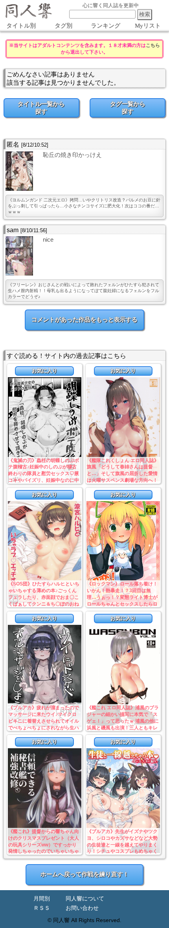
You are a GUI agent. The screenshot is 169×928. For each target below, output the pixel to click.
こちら (153, 45)
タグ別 (63, 25)
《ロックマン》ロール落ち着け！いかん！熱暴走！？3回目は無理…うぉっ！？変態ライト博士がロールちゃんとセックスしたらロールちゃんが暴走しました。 (122, 597)
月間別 (41, 899)
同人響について (85, 899)
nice (48, 239)
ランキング (105, 25)
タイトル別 (21, 25)
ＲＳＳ (41, 908)
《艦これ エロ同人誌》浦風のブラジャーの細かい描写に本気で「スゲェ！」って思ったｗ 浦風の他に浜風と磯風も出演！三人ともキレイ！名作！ (123, 721)
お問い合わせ (82, 908)
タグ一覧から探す (127, 108)
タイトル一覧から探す (41, 108)
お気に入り (44, 371)
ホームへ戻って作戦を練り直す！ (84, 874)
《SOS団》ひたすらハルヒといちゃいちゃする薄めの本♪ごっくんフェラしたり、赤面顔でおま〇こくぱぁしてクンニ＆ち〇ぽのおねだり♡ (43, 597)
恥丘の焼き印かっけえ (72, 154)
